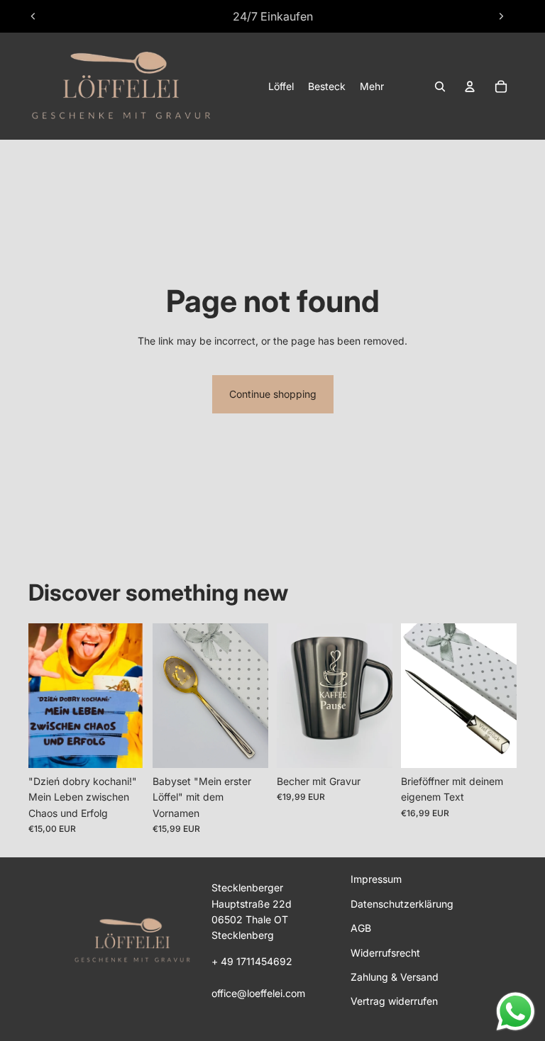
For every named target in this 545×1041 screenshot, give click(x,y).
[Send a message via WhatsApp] (515, 1011)
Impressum (376, 879)
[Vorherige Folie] (33, 16)
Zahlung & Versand (395, 977)
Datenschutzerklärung (402, 904)
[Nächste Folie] (501, 16)
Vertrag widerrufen (394, 1001)
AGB (361, 928)
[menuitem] (372, 86)
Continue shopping (272, 394)
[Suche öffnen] (440, 86)
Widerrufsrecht (385, 953)
